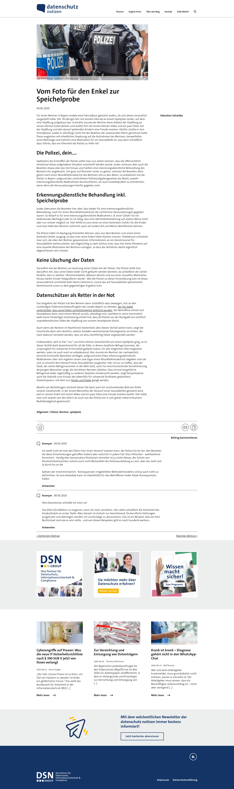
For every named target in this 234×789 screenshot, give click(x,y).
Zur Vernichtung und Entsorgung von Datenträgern (116, 652)
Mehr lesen (43, 695)
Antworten (48, 486)
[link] (135, 11)
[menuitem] (183, 11)
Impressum (163, 779)
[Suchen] (195, 11)
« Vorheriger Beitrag (48, 536)
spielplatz (75, 412)
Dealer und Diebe (81, 380)
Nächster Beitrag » (186, 536)
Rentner (64, 412)
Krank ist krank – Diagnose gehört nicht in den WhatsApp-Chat (174, 654)
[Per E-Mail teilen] (185, 427)
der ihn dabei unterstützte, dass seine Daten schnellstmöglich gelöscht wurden (85, 308)
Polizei (54, 412)
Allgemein (43, 412)
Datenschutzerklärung (185, 779)
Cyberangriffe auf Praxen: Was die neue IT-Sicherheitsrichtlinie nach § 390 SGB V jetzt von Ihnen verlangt (60, 656)
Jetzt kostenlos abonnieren (142, 736)
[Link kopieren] (193, 427)
